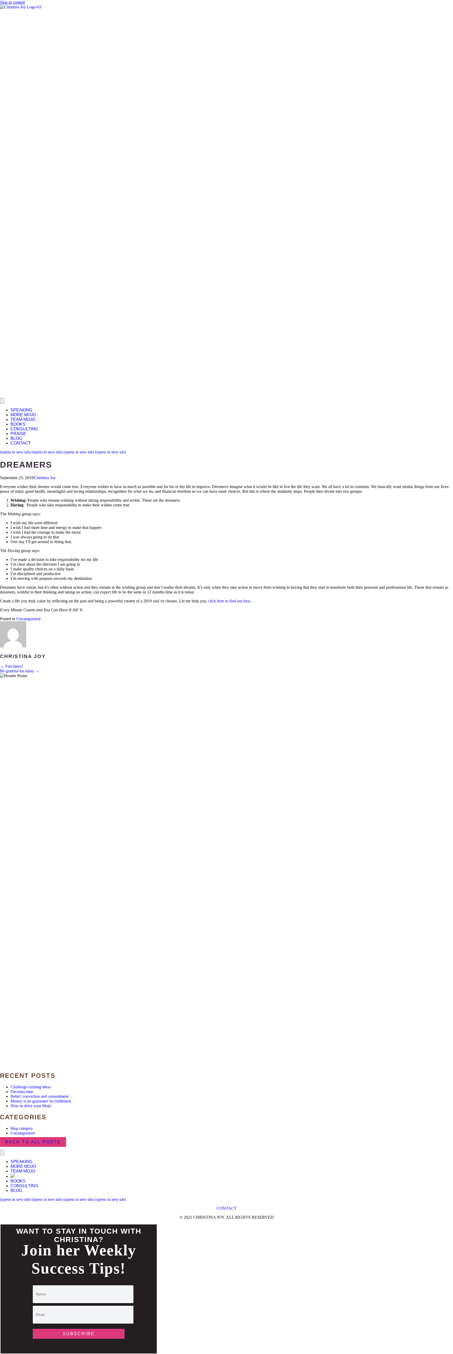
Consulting (24, 429)
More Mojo (23, 415)
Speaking (21, 410)
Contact (20, 443)
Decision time (21, 1091)
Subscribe (79, 1333)
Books (17, 424)
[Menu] (2, 401)
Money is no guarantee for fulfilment (40, 1101)
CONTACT (227, 1208)
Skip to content (12, 2)
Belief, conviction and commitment (39, 1096)
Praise (18, 433)
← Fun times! (11, 666)
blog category (21, 1128)
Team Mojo (22, 419)
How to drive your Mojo (30, 1106)
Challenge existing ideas (30, 1087)
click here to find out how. (229, 601)
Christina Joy (45, 477)
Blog (16, 438)
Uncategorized (28, 619)
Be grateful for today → (20, 671)
